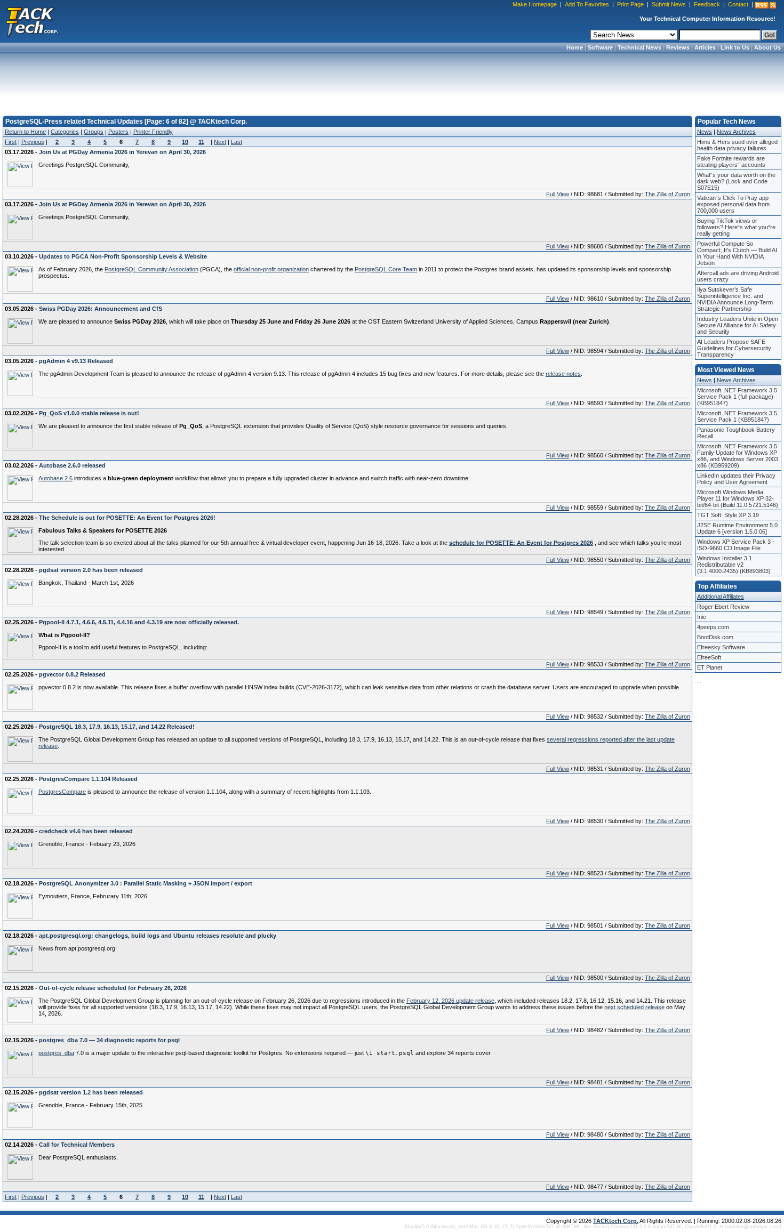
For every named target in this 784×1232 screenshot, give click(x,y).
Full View (557, 194)
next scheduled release (634, 1007)
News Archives (736, 131)
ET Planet (709, 667)
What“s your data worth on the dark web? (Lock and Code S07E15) (736, 181)
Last (236, 142)
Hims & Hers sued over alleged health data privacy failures (737, 145)
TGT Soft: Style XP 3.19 (728, 515)
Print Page (630, 4)
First (11, 142)
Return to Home (25, 131)
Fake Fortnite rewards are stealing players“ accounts (731, 161)
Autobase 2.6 (55, 478)
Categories (65, 131)
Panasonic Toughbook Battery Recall (736, 432)
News (704, 131)
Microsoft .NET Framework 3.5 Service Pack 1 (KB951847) (737, 416)
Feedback (707, 4)
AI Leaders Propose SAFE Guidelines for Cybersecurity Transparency (734, 348)
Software (600, 47)
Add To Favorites (587, 4)
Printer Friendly (153, 131)
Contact (738, 4)
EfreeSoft (709, 657)
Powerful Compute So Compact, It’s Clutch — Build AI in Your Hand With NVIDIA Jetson (737, 253)
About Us (767, 47)
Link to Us (735, 47)
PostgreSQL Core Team (386, 269)
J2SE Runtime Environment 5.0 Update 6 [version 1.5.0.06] (737, 528)
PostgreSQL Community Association (151, 269)
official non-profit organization (271, 269)
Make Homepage (535, 4)
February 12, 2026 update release (450, 1000)
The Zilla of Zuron (667, 194)
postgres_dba (56, 1053)
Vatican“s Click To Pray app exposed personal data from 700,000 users (733, 204)
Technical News (639, 47)
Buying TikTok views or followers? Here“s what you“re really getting (736, 227)
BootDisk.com (715, 637)
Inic (701, 617)
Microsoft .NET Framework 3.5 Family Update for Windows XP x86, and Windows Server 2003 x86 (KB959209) (737, 456)
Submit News (669, 4)
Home (574, 47)
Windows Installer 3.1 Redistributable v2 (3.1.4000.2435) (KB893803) (734, 564)
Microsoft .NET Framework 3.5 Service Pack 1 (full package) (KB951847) (737, 396)
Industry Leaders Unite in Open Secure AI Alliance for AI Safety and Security (737, 325)
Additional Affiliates (720, 596)
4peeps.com (713, 627)
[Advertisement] (392, 81)
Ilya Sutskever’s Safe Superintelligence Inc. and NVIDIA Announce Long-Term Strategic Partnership (735, 299)
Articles (705, 47)
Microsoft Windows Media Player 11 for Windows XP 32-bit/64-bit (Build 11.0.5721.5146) (737, 498)
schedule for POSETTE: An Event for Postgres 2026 (521, 542)
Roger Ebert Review (723, 606)
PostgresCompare (62, 791)
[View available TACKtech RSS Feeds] (765, 5)
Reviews (678, 47)
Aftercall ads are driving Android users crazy (738, 276)
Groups (93, 131)
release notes (563, 374)
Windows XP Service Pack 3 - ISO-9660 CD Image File (735, 544)
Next (220, 142)
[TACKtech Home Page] (32, 21)
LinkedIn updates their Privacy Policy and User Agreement (736, 478)
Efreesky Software (721, 647)
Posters (118, 131)
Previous (32, 142)
